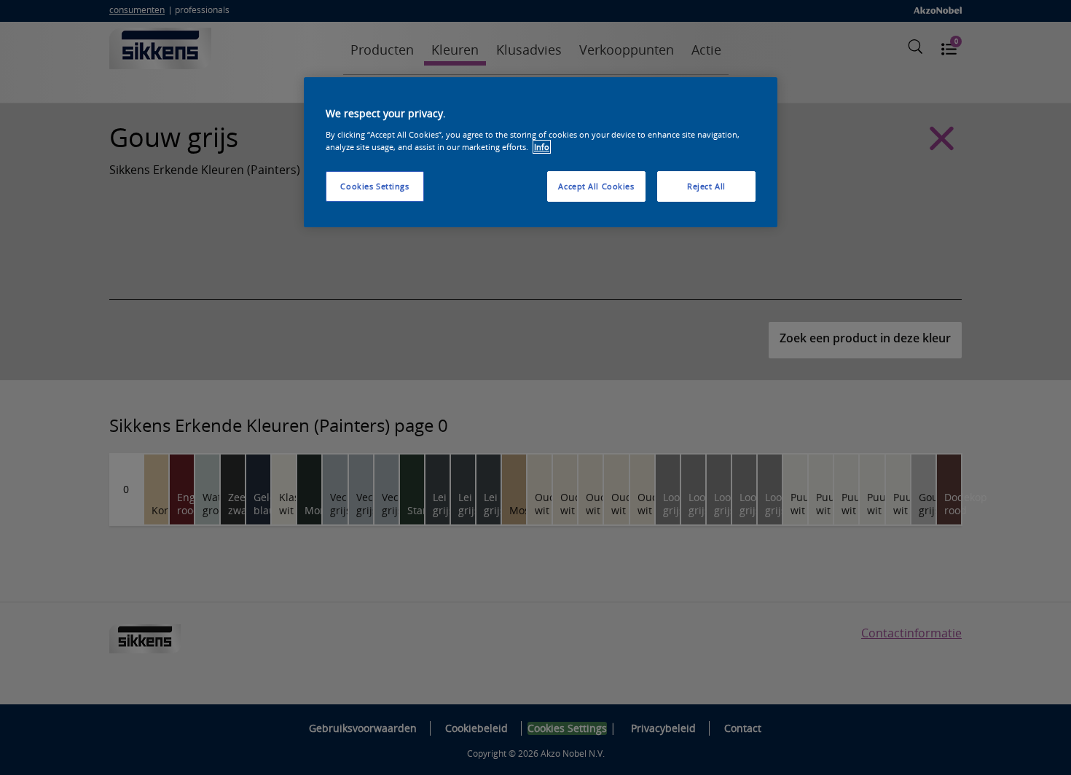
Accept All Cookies (596, 186)
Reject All (706, 186)
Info (541, 146)
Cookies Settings (374, 186)
